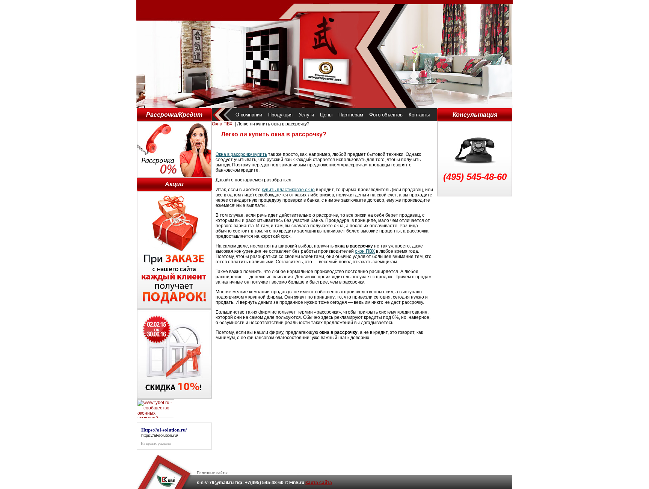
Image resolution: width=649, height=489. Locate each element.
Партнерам (350, 115)
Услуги (306, 115)
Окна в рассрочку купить (241, 154)
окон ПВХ (365, 251)
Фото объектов (386, 115)
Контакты (419, 115)
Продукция (280, 115)
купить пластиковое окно (288, 189)
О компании (248, 115)
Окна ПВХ (222, 124)
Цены (326, 115)
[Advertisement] (474, 309)
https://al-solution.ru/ (159, 435)
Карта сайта (318, 482)
